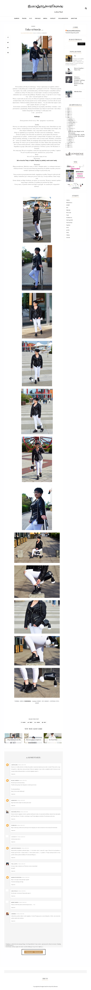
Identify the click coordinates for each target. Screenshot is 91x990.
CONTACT (52, 18)
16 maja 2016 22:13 (21, 825)
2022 (68, 108)
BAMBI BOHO (14, 800)
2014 (68, 145)
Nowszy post (29, 952)
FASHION (16, 18)
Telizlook (14, 825)
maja (69, 130)
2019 (68, 113)
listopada (70, 120)
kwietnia (70, 137)
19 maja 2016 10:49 (25, 877)
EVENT (68, 205)
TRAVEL (24, 18)
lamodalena (14, 764)
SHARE (23, 722)
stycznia (70, 142)
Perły (67, 227)
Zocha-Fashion (15, 780)
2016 (68, 117)
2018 (68, 114)
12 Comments (43, 33)
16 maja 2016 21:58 (24, 811)
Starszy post (38, 952)
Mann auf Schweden (16, 877)
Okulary (68, 235)
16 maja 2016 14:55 (21, 800)
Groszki (68, 237)
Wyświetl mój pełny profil (72, 32)
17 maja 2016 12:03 (21, 836)
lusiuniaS (13, 913)
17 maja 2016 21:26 (25, 848)
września (70, 123)
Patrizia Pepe (69, 222)
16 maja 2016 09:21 (23, 780)
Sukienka (68, 210)
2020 (68, 111)
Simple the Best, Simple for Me (76, 131)
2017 (68, 116)
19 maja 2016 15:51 (21, 891)
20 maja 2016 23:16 (20, 913)
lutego (70, 140)
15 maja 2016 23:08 (22, 764)
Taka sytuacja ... (72, 133)
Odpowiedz (13, 774)
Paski (67, 215)
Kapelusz (68, 225)
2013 (68, 147)
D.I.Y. (30, 18)
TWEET (30, 722)
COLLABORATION (63, 18)
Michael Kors (69, 202)
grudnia (70, 119)
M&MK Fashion (14, 902)
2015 (68, 143)
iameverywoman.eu (16, 848)
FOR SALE (37, 18)
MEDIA (45, 18)
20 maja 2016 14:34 (22, 902)
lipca (69, 126)
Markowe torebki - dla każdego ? (76, 136)
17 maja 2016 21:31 (21, 863)
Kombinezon (69, 217)
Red (67, 207)
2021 (68, 109)
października (71, 122)
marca (70, 139)
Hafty (67, 232)
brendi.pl (34, 701)
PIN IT (44, 722)
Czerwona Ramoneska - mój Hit (76, 134)
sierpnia (70, 125)
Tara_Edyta (14, 863)
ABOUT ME (74, 18)
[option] (14, 739)
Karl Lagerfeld (69, 220)
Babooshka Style (15, 811)
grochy (67, 230)
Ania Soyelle (14, 891)
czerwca (70, 128)
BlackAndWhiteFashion (27, 33)
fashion (33, 26)
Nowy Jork (68, 212)
